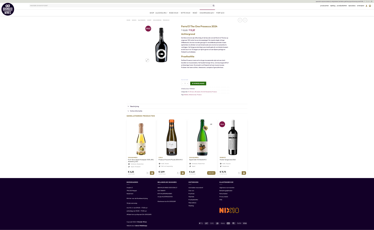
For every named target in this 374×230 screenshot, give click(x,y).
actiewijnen (360, 6)
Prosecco (166, 20)
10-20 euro (191, 91)
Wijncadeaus (192, 203)
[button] (366, 6)
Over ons (191, 190)
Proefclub (191, 193)
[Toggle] (128, 106)
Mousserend (157, 20)
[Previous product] (245, 20)
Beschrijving (134, 106)
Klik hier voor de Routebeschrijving (137, 198)
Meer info (211, 173)
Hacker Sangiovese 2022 (228, 160)
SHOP (152, 13)
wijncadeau (352, 6)
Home (128, 20)
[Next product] (240, 20)
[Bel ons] (369, 1)
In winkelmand (198, 83)
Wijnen (134, 20)
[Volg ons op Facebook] (364, 1)
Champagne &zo (207, 13)
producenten (324, 6)
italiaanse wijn (192, 94)
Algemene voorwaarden (226, 187)
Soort (149, 20)
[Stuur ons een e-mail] (368, 1)
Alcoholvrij (161, 13)
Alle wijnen (141, 20)
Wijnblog (191, 206)
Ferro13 (203, 91)
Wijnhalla (191, 197)
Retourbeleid (223, 193)
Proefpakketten (193, 200)
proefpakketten (342, 6)
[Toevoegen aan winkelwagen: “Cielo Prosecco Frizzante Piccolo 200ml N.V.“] (183, 173)
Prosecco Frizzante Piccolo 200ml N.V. (171, 160)
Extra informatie (136, 111)
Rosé (195, 13)
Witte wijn (185, 13)
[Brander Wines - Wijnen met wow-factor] (13, 9)
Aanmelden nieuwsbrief (195, 187)
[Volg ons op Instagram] (366, 1)
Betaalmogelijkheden (225, 190)
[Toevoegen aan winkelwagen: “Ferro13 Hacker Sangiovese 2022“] (244, 173)
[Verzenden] (213, 5)
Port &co (220, 13)
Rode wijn (173, 13)
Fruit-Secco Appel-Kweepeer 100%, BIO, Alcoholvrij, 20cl (141, 160)
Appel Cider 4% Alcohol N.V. (198, 160)
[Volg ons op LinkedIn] (371, 1)
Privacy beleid (223, 197)
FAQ (220, 200)
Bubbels (186, 94)
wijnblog (332, 6)
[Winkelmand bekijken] (370, 6)
